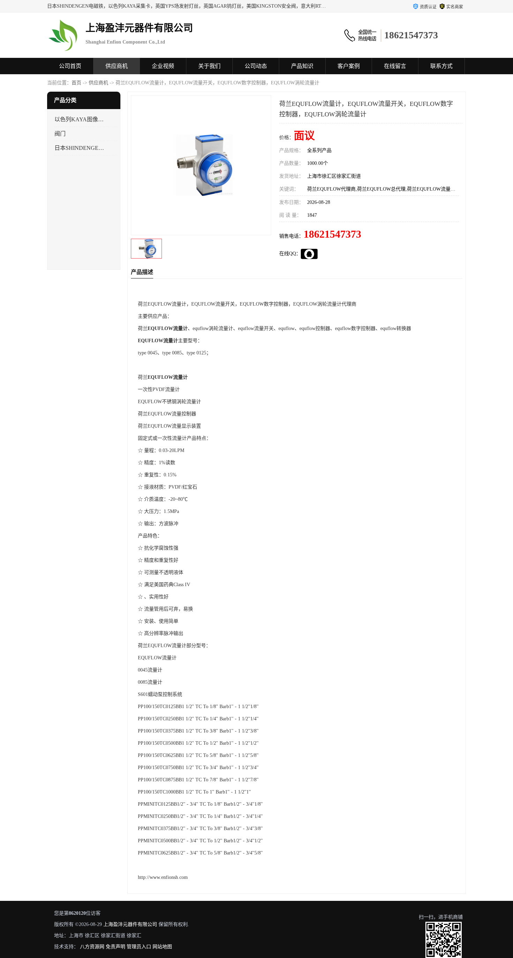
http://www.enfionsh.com (163, 877)
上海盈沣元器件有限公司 (130, 924)
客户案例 (348, 66)
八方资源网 (92, 946)
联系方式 (441, 66)
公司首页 (70, 66)
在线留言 (395, 66)
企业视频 (163, 66)
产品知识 (302, 66)
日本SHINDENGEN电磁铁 (79, 148)
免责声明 (115, 946)
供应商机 (116, 66)
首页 (76, 82)
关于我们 (209, 66)
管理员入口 (139, 946)
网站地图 (162, 946)
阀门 (60, 134)
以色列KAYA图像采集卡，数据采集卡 (79, 119)
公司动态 (256, 66)
